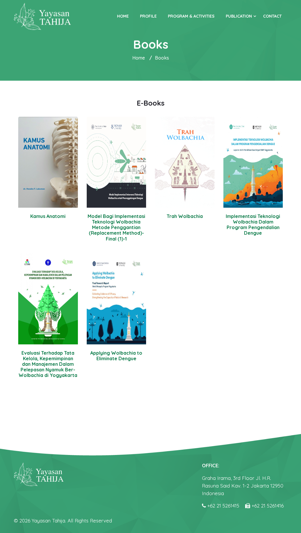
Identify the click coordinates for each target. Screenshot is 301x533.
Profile (148, 16)
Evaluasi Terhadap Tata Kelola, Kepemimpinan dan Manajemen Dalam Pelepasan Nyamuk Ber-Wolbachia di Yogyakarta (48, 364)
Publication (239, 16)
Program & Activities (191, 16)
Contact (272, 16)
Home (123, 16)
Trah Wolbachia (185, 216)
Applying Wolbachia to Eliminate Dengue (116, 355)
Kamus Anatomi (48, 216)
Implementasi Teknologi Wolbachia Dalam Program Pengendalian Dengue (253, 224)
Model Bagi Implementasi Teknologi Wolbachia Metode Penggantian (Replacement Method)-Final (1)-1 (116, 227)
